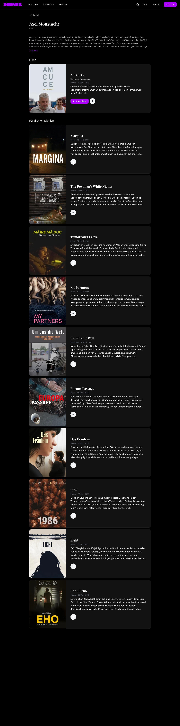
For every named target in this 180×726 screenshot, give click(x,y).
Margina (76, 136)
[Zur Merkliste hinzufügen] (92, 101)
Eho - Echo (78, 591)
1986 (73, 490)
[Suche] (137, 4)
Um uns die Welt (82, 338)
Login (156, 4)
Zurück (36, 15)
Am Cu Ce (77, 75)
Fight (74, 540)
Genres (63, 4)
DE (144, 4)
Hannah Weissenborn (82, 79)
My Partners (79, 287)
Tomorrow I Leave (84, 237)
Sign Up (170, 4)
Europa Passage (82, 388)
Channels (48, 4)
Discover (33, 4)
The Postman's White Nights (91, 186)
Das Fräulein (80, 439)
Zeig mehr (33, 50)
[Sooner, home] (12, 4)
